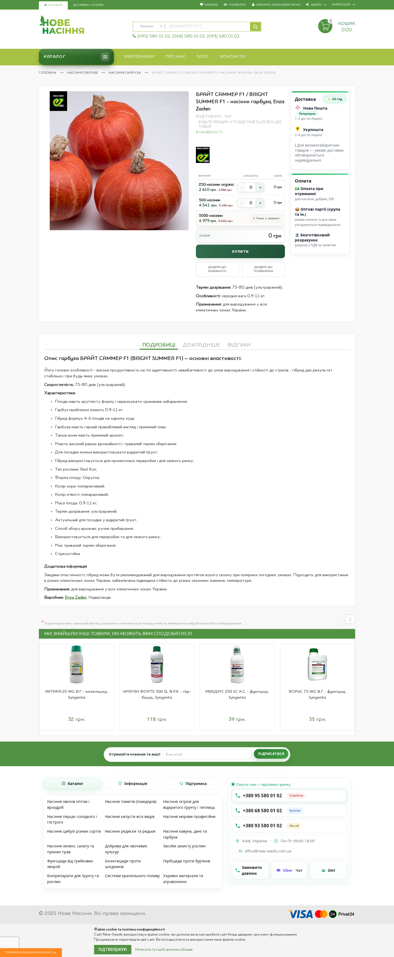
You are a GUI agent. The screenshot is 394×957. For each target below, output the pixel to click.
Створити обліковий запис (278, 4)
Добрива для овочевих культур (126, 848)
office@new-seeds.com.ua (268, 851)
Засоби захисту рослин (184, 845)
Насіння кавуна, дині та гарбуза (185, 834)
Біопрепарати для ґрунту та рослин (73, 878)
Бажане (211, 4)
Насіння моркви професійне (189, 816)
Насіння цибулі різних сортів (74, 831)
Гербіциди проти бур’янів (186, 860)
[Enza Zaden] (203, 155)
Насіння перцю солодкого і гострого (72, 819)
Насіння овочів (83, 73)
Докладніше (201, 345)
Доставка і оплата (88, 5)
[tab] (159, 344)
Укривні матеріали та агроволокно (183, 878)
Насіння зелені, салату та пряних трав (70, 848)
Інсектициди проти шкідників (123, 863)
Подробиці (158, 345)
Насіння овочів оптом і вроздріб (68, 804)
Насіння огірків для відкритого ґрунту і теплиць (189, 804)
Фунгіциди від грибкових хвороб (70, 863)
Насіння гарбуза (125, 73)
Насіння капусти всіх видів (129, 816)
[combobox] (197, 26)
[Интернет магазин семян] (83, 25)
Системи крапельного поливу (132, 875)
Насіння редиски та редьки (130, 831)
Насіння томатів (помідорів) (130, 801)
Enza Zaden (76, 597)
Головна (54, 5)
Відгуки (239, 345)
